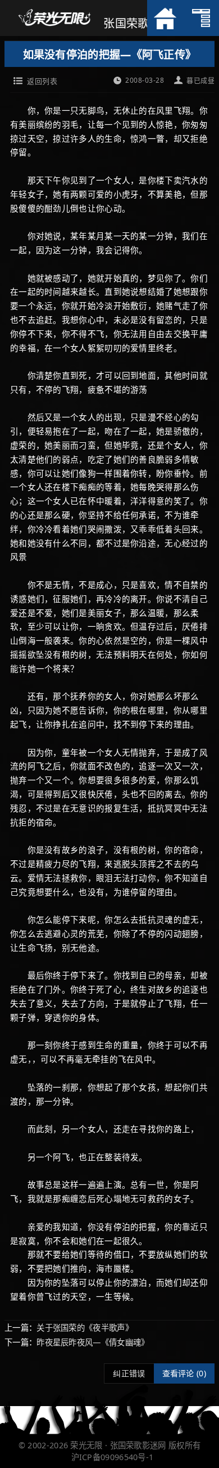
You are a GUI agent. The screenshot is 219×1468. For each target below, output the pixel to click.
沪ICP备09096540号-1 (112, 1457)
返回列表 (42, 81)
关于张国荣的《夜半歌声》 (84, 1327)
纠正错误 (129, 1373)
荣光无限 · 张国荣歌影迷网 (118, 1445)
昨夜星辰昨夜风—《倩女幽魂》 (92, 1342)
